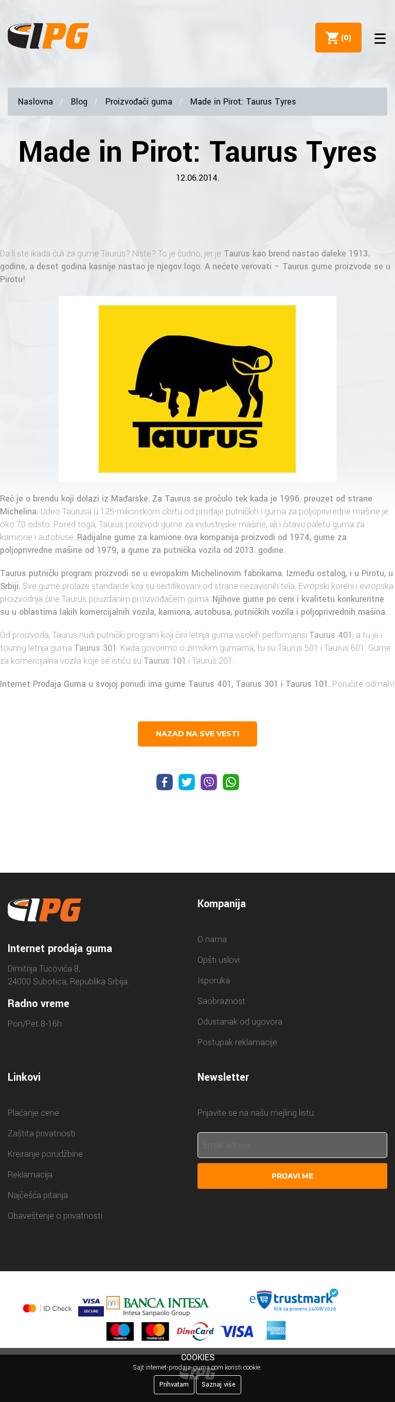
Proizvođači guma (138, 102)
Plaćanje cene (33, 1113)
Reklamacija (30, 1175)
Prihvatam (174, 1384)
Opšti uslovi (219, 960)
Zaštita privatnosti (41, 1133)
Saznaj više (219, 1384)
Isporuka (214, 980)
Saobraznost (221, 1001)
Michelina (18, 511)
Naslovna (35, 102)
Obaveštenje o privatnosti (55, 1216)
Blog (79, 102)
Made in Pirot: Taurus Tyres (243, 102)
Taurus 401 (330, 635)
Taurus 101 (164, 661)
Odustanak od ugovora (240, 1022)
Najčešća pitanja (38, 1195)
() (344, 37)
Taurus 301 (95, 648)
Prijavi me (292, 1176)
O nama (212, 939)
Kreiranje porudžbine (45, 1154)
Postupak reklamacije (237, 1042)
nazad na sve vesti (197, 733)
